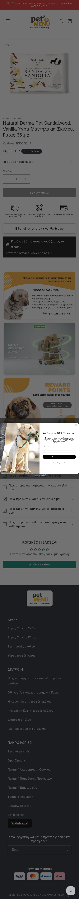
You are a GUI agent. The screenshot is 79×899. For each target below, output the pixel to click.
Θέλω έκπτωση (59, 457)
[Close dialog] (77, 425)
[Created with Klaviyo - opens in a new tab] (39, 475)
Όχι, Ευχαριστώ (59, 463)
